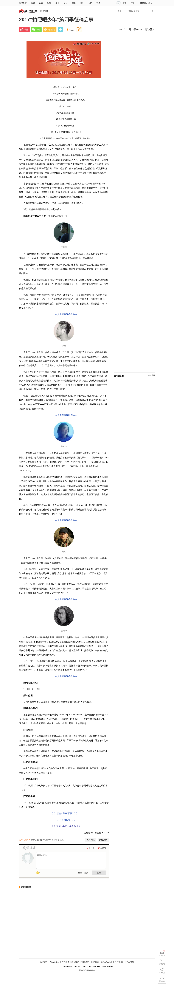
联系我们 (75, 962)
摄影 (33, 840)
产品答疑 (130, 962)
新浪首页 (23, 3)
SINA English (106, 962)
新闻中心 (28, 11)
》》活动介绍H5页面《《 (64, 813)
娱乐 (57, 3)
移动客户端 (145, 3)
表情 (39, 873)
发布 (99, 872)
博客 (74, 3)
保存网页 (91, 840)
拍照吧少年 (40, 840)
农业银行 (55, 840)
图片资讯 (44, 11)
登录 (80, 873)
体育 (41, 3)
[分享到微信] (36, 29)
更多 (98, 3)
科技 (65, 3)
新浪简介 (44, 962)
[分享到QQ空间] (50, 29)
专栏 (90, 3)
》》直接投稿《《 (66, 820)
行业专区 (151, 375)
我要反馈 (103, 840)
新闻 (33, 3)
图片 (82, 3)
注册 (133, 3)
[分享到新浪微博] (24, 29)
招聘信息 (85, 962)
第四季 (48, 840)
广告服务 (65, 962)
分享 (60, 30)
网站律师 (95, 962)
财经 (49, 3)
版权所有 (91, 970)
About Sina (54, 962)
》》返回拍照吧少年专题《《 (66, 826)
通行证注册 (119, 962)
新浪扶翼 (119, 376)
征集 (62, 840)
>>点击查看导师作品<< (66, 314)
